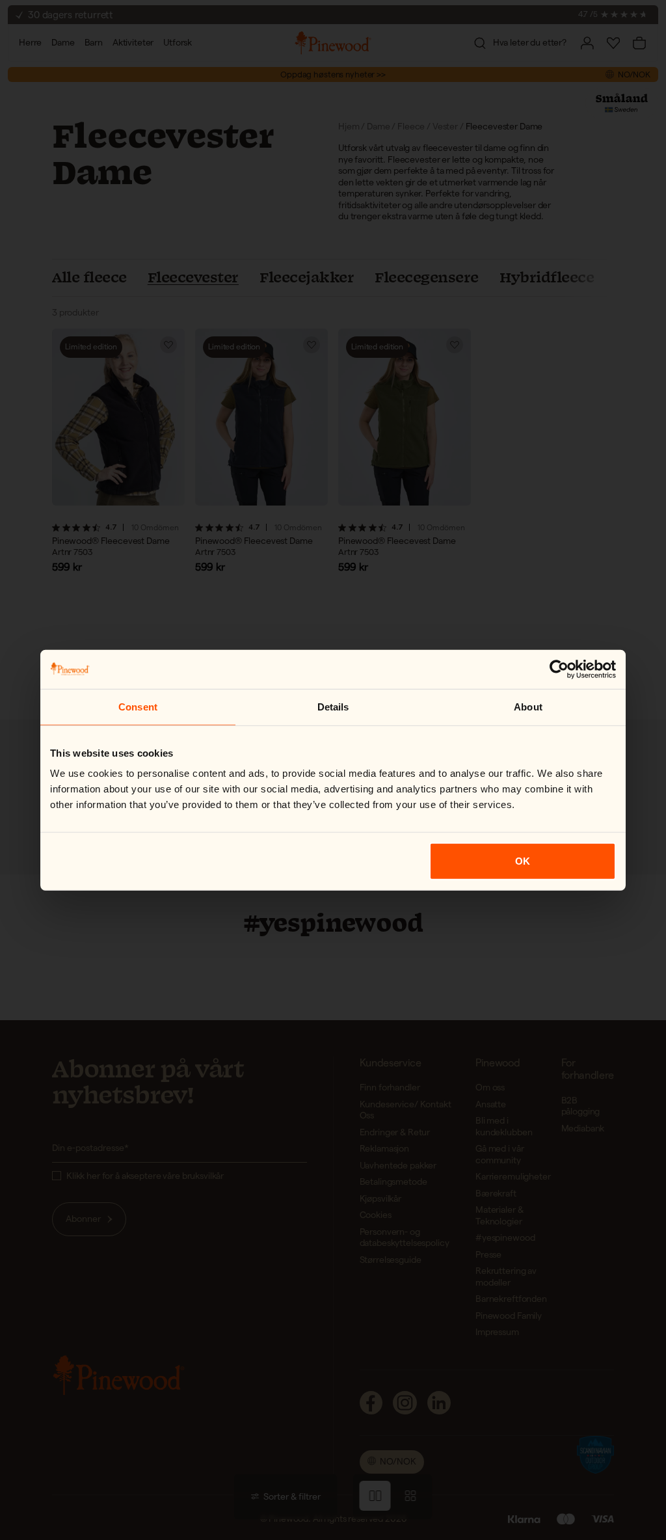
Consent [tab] (137, 706)
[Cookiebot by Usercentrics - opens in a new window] (559, 669)
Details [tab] (333, 706)
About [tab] (528, 706)
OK (522, 861)
